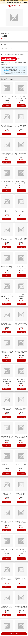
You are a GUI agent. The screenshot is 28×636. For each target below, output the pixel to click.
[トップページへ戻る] (14, 6)
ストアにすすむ (14, 633)
